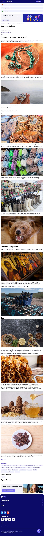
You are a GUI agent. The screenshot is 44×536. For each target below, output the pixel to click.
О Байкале (4, 463)
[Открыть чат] (38, 531)
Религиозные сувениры (6, 32)
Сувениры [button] (30, 469)
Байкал (14, 23)
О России (3, 460)
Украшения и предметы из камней (8, 29)
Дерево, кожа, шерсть (5, 30)
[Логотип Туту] (3, 1)
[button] (22, 5)
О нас (2, 522)
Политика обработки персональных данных (8, 532)
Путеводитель (3, 23)
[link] (5, 20)
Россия (9, 23)
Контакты (2, 524)
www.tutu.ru (16, 531)
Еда (1, 34)
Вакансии (2, 523)
